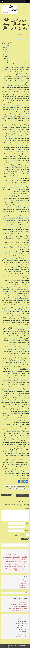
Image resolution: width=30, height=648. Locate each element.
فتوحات (20, 570)
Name (27, 523)
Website (27, 530)
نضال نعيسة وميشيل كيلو (14, 488)
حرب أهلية (7, 564)
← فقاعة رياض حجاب (6, 494)
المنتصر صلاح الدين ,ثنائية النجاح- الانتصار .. (17, 608)
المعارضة (15, 561)
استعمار (16, 554)
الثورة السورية (9, 556)
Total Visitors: (20, 627)
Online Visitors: (23, 617)
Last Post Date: (15, 636)
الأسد (24, 556)
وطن (6, 570)
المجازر (22, 561)
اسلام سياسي (6, 554)
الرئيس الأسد (20, 559)
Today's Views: (22, 619)
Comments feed (23, 585)
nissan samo (9, 34)
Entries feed (24, 583)
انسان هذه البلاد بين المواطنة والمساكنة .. (17, 610)
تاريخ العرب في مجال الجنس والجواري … (17, 604)
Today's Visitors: (22, 621)
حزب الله (20, 566)
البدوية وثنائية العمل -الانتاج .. (20, 606)
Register (25, 579)
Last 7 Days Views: (19, 623)
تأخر (20, 564)
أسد (25, 554)
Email (27, 527)
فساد (17, 570)
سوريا (16, 568)
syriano (14, 645)
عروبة (24, 570)
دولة (12, 566)
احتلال (21, 554)
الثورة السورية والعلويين (10, 486)
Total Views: (20, 625)
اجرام (24, 554)
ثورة (16, 564)
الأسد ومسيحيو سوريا (21, 486)
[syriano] (9, 8)
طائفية (5, 568)
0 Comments (26, 34)
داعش (15, 566)
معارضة (12, 570)
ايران (10, 561)
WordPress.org (23, 587)
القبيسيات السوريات (22, 602)
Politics (27, 16)
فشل (15, 570)
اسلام (10, 554)
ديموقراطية (24, 568)
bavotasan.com (22, 647)
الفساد (14, 558)
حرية (24, 566)
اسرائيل (13, 554)
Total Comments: (20, 633)
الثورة (17, 557)
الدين (25, 559)
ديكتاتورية (8, 566)
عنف (22, 570)
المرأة (20, 561)
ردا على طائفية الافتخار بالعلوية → (23, 495)
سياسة (13, 568)
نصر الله (8, 570)
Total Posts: (21, 631)
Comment (26, 508)
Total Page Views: (22, 629)
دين (20, 568)
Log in (25, 581)
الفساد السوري (10, 558)
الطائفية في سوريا (24, 488)
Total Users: (21, 635)
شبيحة (10, 568)
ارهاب (19, 554)
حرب (13, 564)
